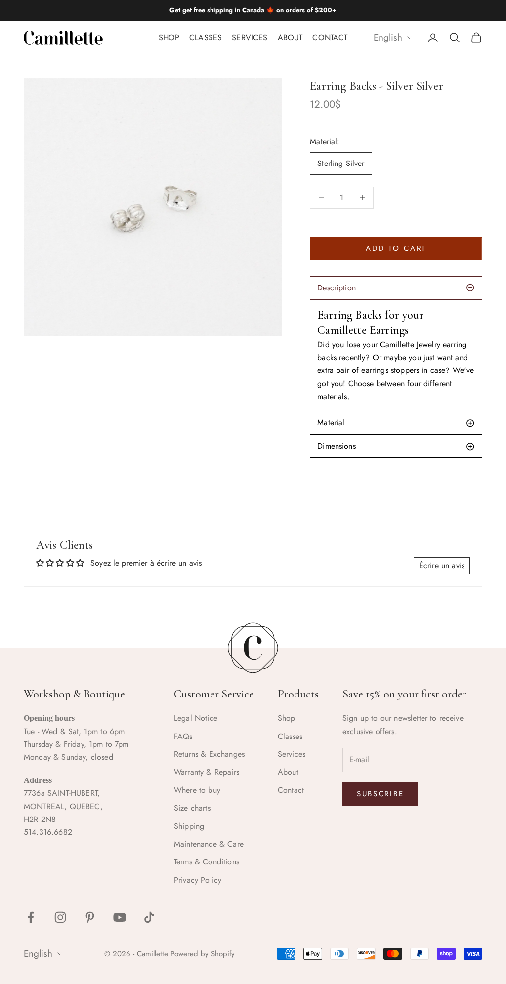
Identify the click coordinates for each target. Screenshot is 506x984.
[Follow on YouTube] (119, 917)
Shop (169, 37)
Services (249, 37)
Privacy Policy (197, 880)
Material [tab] (330, 422)
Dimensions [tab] (336, 445)
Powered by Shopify (202, 953)
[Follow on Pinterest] (90, 917)
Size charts (192, 808)
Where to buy (197, 790)
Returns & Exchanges (209, 754)
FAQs (183, 736)
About (290, 37)
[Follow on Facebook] (31, 917)
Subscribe (380, 793)
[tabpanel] (396, 355)
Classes (205, 37)
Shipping (189, 826)
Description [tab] (336, 287)
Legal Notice (195, 718)
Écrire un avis (441, 565)
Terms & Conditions (206, 861)
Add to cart (396, 248)
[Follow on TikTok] (149, 917)
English (388, 38)
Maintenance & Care (209, 844)
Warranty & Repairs (206, 772)
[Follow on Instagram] (60, 917)
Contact (329, 37)
